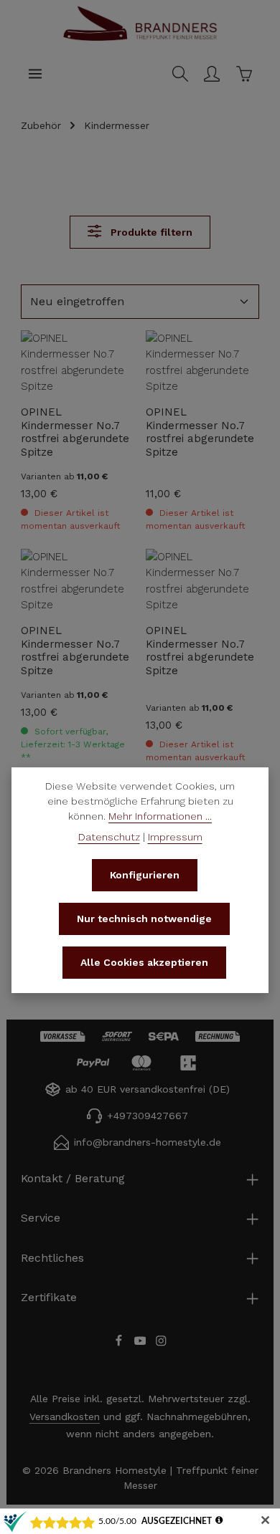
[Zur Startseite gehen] (140, 39)
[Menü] (35, 73)
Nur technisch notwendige (144, 918)
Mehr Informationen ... (160, 816)
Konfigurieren (144, 875)
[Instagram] (161, 1343)
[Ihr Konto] (211, 73)
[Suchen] (180, 73)
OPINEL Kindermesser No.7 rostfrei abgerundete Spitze (75, 432)
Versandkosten (64, 1416)
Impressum (175, 837)
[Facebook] (121, 1343)
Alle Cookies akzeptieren (144, 962)
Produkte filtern (150, 232)
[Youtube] (142, 1343)
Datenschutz (109, 837)
